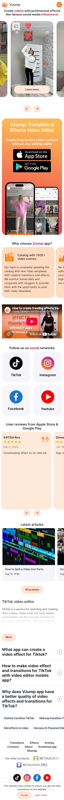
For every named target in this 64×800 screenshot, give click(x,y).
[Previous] (27, 109)
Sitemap (32, 750)
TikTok (16, 375)
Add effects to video (16, 728)
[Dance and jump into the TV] (20, 208)
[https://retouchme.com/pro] (32, 764)
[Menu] (59, 4)
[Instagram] (27, 777)
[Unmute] (47, 32)
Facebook (16, 409)
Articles (49, 742)
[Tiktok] (17, 777)
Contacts (13, 746)
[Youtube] (47, 777)
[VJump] (11, 4)
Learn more (32, 89)
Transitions (17, 742)
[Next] (37, 109)
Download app (47, 746)
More (8, 637)
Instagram (48, 375)
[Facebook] (37, 777)
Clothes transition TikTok (19, 718)
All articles (32, 589)
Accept (24, 795)
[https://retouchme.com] (46, 758)
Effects (34, 742)
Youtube (47, 409)
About (29, 746)
